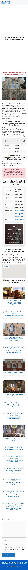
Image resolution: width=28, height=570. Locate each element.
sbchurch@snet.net (21, 219)
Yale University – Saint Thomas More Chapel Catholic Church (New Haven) (14, 303)
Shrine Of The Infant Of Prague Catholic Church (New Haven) (14, 508)
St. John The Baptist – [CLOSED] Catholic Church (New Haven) (14, 339)
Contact (19, 566)
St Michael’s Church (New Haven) (13, 439)
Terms (8, 566)
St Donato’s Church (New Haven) (14, 483)
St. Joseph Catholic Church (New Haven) (14, 316)
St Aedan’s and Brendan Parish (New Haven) (14, 495)
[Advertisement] (14, 22)
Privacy (13, 566)
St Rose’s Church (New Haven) (14, 405)
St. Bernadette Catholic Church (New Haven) (14, 351)
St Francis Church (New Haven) (14, 471)
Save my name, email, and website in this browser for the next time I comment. (14, 549)
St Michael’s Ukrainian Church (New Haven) (14, 417)
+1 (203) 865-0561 (20, 210)
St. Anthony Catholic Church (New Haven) (14, 373)
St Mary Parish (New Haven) (14, 449)
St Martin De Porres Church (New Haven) (14, 460)
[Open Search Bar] (21, 2)
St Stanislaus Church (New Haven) (14, 395)
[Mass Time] (5, 2)
